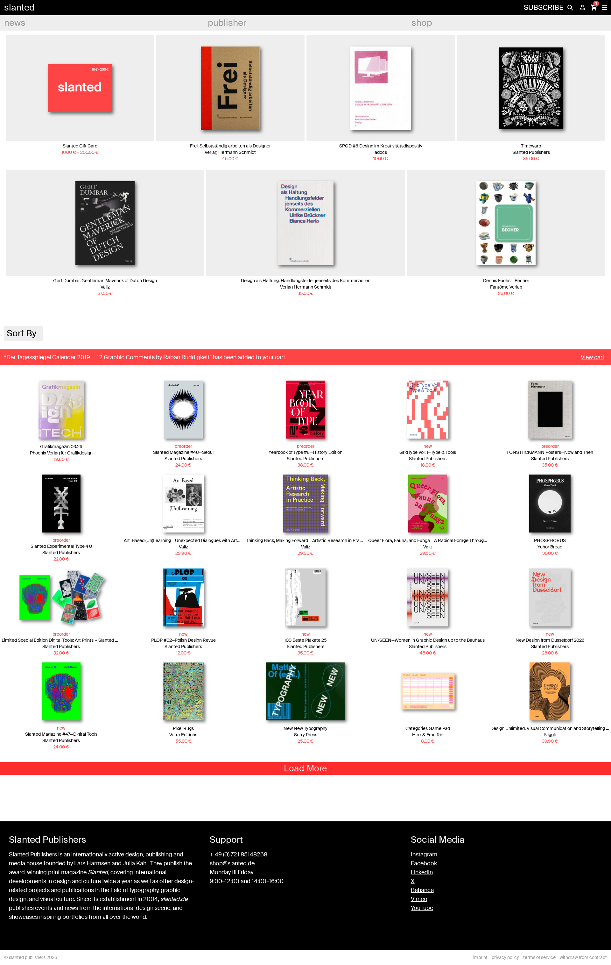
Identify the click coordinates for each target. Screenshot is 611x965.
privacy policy (505, 957)
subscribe (543, 7)
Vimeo (419, 899)
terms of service (539, 957)
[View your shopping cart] (594, 7)
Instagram (424, 854)
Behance (422, 890)
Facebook (424, 863)
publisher (227, 23)
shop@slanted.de (232, 863)
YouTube (422, 908)
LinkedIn (422, 872)
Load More (305, 768)
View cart (592, 357)
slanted (19, 7)
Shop (421, 23)
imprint (480, 957)
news (14, 23)
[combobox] (23, 333)
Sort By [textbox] (21, 333)
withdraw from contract (583, 957)
